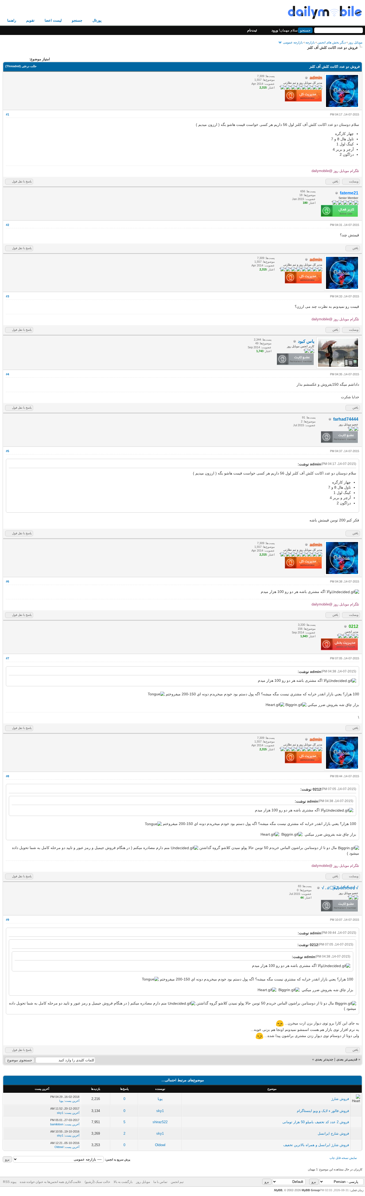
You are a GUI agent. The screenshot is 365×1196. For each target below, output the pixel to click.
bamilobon (56, 1124)
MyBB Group (311, 1190)
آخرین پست (72, 1100)
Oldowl (160, 1145)
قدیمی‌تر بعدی (346, 1059)
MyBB (278, 1190)
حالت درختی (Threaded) (21, 66)
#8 (7, 776)
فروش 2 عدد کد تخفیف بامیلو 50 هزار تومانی (315, 1122)
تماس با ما (160, 1182)
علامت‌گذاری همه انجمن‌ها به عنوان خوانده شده (50, 1182)
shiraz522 (160, 1122)
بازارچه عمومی (293, 42)
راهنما (11, 20)
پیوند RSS (9, 1182)
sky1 (160, 1111)
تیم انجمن (177, 1182)
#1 (7, 114)
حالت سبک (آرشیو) (97, 1182)
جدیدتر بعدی (324, 1059)
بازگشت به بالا (123, 1182)
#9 (7, 919)
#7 (7, 658)
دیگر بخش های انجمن (331, 42)
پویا (160, 1099)
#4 (7, 374)
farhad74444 (345, 419)
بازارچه (310, 42)
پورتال (97, 20)
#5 (7, 451)
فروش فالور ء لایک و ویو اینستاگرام (323, 1111)
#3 (7, 296)
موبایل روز (355, 42)
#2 (7, 224)
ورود (274, 30)
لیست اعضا (53, 20)
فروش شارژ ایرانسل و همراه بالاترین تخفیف (316, 1145)
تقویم (30, 20)
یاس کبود (306, 341)
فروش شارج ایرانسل (333, 1133)
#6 (7, 581)
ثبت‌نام (252, 30)
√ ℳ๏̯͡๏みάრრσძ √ (340, 888)
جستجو (77, 20)
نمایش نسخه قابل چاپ (343, 1157)
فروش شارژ (340, 1099)
